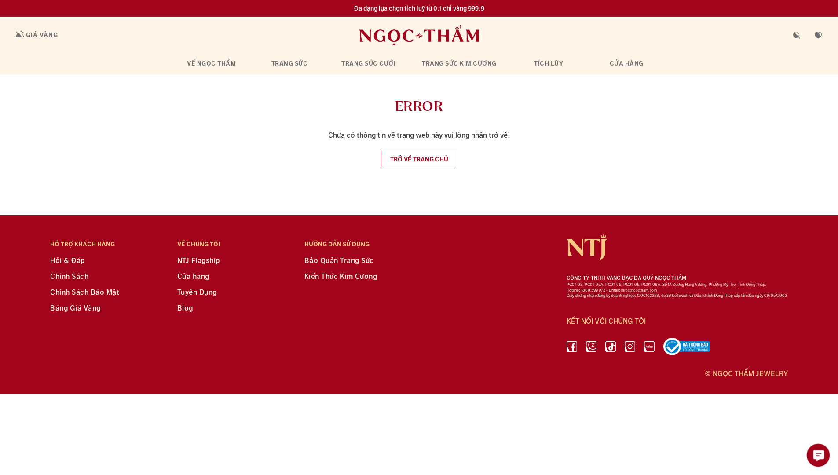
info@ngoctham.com (639, 290)
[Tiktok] (610, 348)
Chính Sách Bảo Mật (84, 293)
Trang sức (289, 63)
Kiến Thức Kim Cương (340, 277)
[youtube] (649, 348)
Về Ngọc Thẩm (211, 63)
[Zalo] (591, 348)
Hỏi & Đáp (67, 261)
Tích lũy (548, 63)
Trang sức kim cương (459, 63)
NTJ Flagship (198, 261)
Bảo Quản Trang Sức (339, 261)
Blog (185, 308)
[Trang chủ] (419, 35)
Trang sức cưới (368, 63)
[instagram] (630, 348)
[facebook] (572, 348)
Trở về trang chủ (419, 159)
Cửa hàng (627, 63)
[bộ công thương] (686, 348)
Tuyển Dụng (197, 293)
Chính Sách (69, 277)
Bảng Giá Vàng (75, 308)
